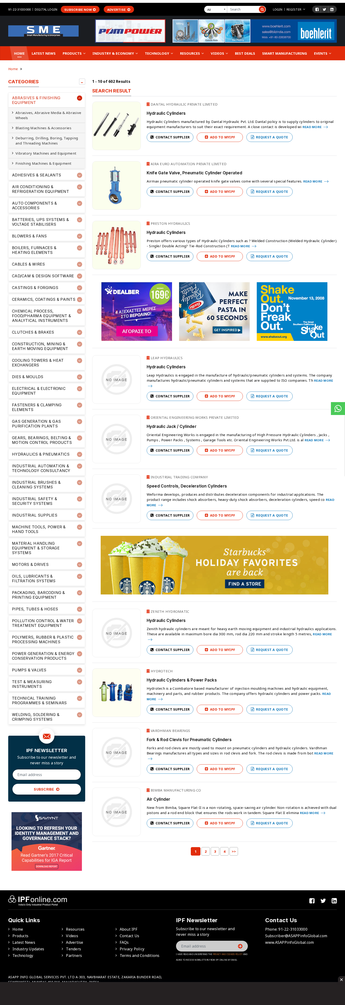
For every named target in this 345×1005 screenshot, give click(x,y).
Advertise (116, 9)
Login (278, 9)
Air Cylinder (158, 799)
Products (73, 53)
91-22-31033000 (19, 9)
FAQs (124, 942)
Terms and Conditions (140, 955)
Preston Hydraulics (170, 223)
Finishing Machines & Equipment (43, 163)
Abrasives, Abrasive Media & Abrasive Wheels (48, 115)
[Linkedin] (332, 9)
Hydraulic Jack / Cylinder (171, 426)
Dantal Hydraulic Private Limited (184, 104)
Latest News (44, 53)
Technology (157, 53)
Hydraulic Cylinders (166, 113)
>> (234, 851)
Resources (190, 53)
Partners (74, 955)
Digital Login (46, 9)
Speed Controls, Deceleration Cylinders (187, 486)
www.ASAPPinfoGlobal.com (289, 942)
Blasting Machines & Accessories (43, 128)
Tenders (73, 949)
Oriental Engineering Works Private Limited (194, 417)
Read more (312, 127)
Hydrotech (161, 671)
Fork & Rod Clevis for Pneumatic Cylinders (189, 739)
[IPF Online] (43, 30)
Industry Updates (28, 949)
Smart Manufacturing (284, 53)
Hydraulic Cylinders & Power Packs (182, 680)
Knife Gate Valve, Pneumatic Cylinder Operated (194, 173)
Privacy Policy (132, 949)
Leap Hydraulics (166, 357)
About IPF (128, 929)
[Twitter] (324, 9)
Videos (218, 53)
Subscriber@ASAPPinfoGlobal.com (296, 935)
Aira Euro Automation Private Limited (188, 163)
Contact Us (129, 935)
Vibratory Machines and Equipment (45, 153)
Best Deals (245, 53)
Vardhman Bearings (170, 730)
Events (321, 53)
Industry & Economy (113, 53)
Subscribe (44, 789)
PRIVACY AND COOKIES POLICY (228, 954)
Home (19, 53)
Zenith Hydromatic (169, 611)
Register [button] (294, 9)
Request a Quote (271, 137)
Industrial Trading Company (179, 477)
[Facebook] (317, 9)
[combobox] (216, 9)
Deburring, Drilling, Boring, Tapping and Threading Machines (46, 140)
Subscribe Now (78, 9)
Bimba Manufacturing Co (175, 790)
